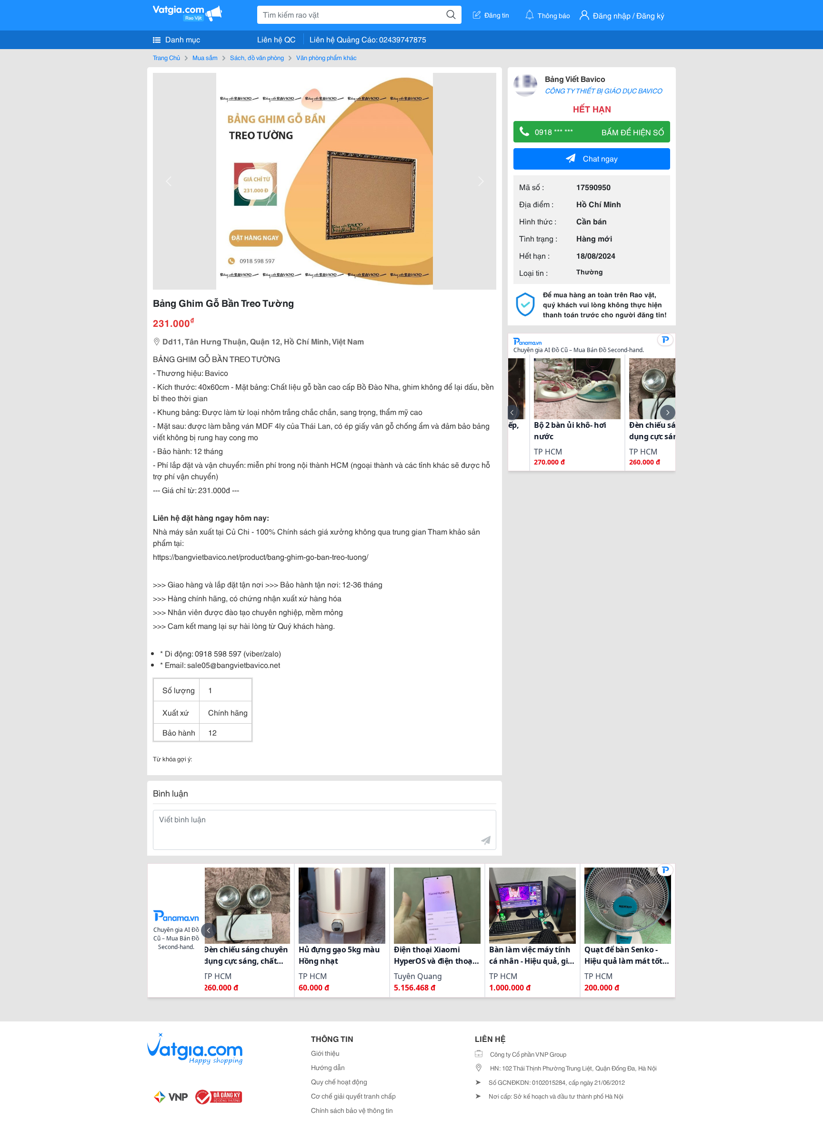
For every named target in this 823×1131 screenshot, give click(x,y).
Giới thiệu (325, 1053)
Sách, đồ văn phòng (257, 57)
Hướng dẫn (328, 1067)
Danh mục (181, 38)
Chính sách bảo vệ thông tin (352, 1110)
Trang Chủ (166, 57)
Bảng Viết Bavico (575, 78)
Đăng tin (496, 15)
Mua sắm (205, 57)
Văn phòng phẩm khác (326, 57)
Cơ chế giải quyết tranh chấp (353, 1096)
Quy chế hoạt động (339, 1081)
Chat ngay (600, 157)
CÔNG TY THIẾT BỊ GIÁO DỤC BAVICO (603, 90)
